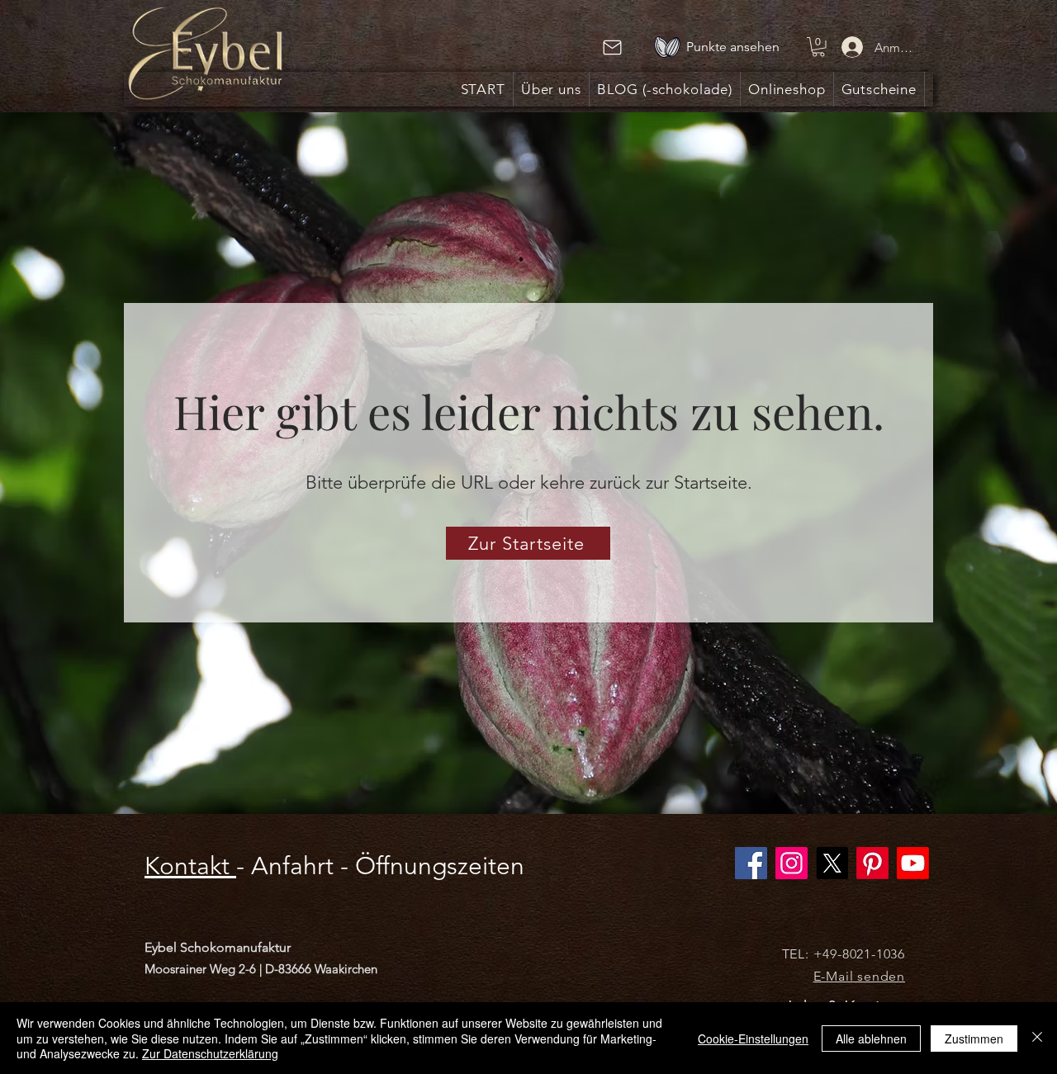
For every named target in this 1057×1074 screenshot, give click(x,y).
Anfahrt (292, 866)
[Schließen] (1037, 1038)
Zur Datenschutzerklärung (210, 1053)
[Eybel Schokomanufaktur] (791, 863)
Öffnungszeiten (439, 866)
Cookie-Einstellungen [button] (753, 1038)
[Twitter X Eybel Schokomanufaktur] (832, 863)
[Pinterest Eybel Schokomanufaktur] (872, 863)
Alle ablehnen (871, 1038)
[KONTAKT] (611, 47)
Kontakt (190, 866)
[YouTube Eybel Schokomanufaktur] (913, 863)
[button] (818, 47)
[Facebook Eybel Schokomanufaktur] (751, 863)
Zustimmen (974, 1038)
